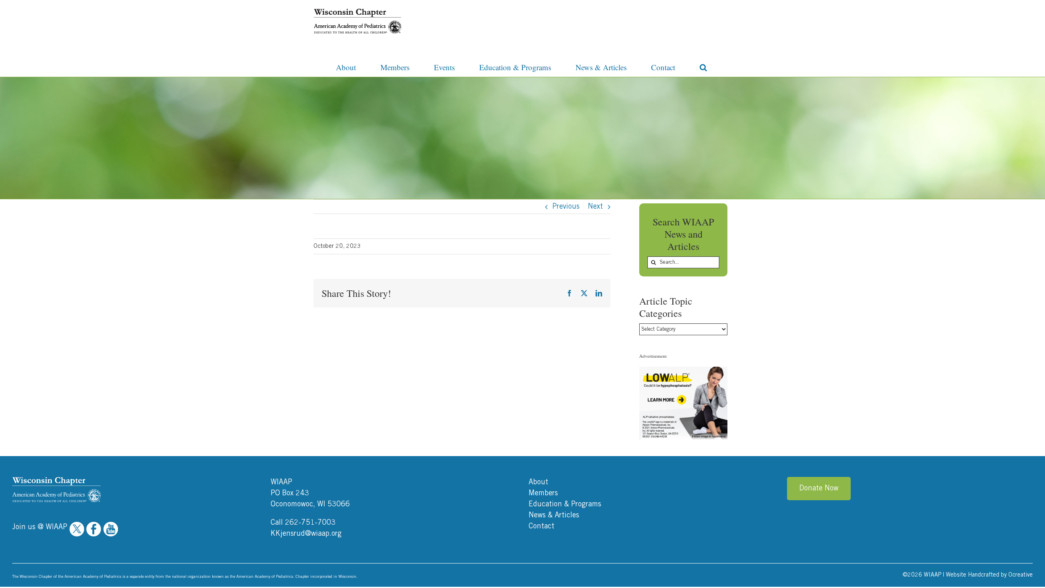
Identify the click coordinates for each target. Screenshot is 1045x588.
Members (543, 493)
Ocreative (1020, 575)
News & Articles (554, 515)
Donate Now (818, 488)
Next (595, 206)
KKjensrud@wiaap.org (306, 533)
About (538, 482)
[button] (703, 66)
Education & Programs (565, 504)
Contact (541, 526)
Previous (566, 206)
